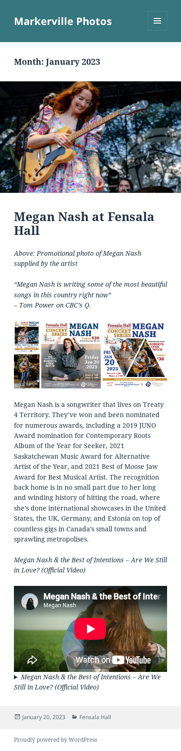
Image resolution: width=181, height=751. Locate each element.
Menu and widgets (157, 30)
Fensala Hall (95, 717)
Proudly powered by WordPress (55, 740)
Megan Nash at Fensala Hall (84, 223)
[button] (27, 336)
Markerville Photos (63, 21)
